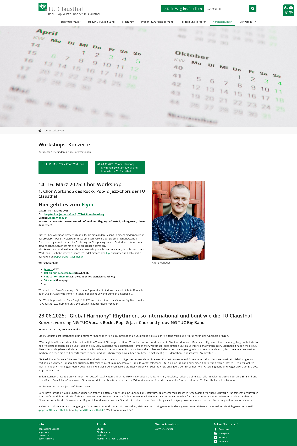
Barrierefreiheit (46, 438)
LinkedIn (223, 441)
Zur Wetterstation (164, 428)
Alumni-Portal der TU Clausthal (112, 438)
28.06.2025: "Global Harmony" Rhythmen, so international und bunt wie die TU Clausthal (119, 167)
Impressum (44, 432)
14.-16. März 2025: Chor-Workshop (64, 164)
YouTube (223, 437)
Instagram (224, 433)
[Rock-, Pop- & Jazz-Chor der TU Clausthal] (39, 130)
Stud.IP (100, 428)
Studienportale (104, 432)
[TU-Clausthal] (60, 7)
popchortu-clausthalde (69, 256)
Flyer (109, 253)
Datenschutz (44, 435)
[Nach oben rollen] (290, 439)
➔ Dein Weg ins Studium (182, 8)
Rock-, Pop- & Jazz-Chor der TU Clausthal (65, 14)
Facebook (224, 429)
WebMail (101, 435)
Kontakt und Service (48, 428)
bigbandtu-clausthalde (89, 410)
